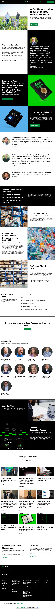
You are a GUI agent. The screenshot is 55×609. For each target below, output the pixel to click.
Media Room (47, 587)
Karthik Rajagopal (20, 376)
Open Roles (4, 414)
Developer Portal (50, 603)
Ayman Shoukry (5, 376)
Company (46, 578)
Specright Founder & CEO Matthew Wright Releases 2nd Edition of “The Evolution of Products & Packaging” (26, 505)
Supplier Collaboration (6, 586)
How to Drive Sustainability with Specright (26, 592)
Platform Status (37, 584)
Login (43, 1)
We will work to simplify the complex (30, 306)
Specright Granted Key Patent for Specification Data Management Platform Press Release (27, 528)
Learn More (4, 557)
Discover (13, 578)
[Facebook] (2, 574)
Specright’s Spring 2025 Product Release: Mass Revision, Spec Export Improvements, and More (26, 481)
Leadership (47, 584)
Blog (13, 587)
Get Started (34, 24)
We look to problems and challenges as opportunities (34, 300)
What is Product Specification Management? (26, 588)
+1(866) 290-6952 (5, 572)
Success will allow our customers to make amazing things (35, 309)
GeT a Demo (27, 328)
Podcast (13, 589)
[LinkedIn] (6, 574)
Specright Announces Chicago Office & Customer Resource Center (45, 527)
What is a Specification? (27, 580)
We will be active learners (28, 303)
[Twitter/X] (5, 574)
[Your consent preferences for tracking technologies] (2, 607)
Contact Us (37, 580)
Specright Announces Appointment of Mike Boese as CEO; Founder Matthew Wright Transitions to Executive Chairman (9, 505)
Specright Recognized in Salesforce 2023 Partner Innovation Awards (44, 503)
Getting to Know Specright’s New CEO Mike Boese (8, 480)
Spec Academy (14, 591)
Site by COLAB (19, 603)
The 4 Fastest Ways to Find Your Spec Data (45, 479)
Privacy (42, 603)
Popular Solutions (5, 578)
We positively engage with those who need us (32, 297)
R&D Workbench (5, 588)
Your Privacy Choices (31, 607)
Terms (36, 603)
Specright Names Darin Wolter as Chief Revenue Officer (8, 527)
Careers (46, 582)
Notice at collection (21, 607)
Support (36, 578)
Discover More (27, 460)
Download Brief (35, 125)
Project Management (6, 585)
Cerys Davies (32, 376)
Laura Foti (31, 359)
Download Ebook (7, 99)
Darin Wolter (45, 359)
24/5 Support (37, 582)
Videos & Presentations (16, 586)
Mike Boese (18, 359)
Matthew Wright (5, 359)
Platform (3, 580)
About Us (46, 580)
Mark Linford (4, 393)
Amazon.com (6, 95)
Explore (24, 578)
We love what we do (27, 294)
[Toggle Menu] (3, 1)
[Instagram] (4, 574)
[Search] (41, 2)
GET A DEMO (50, 1)
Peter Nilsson (46, 376)
